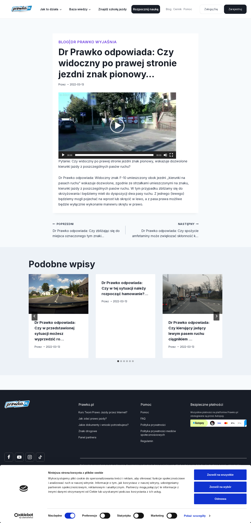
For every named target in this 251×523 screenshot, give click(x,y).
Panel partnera (87, 437)
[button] (117, 125)
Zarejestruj (235, 9)
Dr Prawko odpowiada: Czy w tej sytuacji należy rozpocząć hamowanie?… (125, 288)
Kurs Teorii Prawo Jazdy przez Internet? (102, 412)
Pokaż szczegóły (195, 515)
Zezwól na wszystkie (220, 474)
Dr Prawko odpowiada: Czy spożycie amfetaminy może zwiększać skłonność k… (165, 230)
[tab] (118, 361)
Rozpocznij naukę (145, 9)
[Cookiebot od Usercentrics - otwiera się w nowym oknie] (24, 516)
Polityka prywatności (153, 424)
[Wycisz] (165, 155)
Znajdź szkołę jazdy (112, 9)
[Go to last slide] (34, 316)
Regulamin (147, 441)
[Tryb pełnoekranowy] (171, 155)
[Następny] (216, 316)
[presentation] (58, 294)
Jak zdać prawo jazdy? (92, 418)
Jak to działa (49, 9)
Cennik (177, 9)
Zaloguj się (211, 9)
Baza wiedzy (78, 9)
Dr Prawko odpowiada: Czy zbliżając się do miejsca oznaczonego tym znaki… (86, 230)
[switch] (105, 516)
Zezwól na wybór (220, 486)
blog (63, 42)
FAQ (143, 418)
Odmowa (220, 498)
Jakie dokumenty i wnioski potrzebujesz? (103, 424)
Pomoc (188, 9)
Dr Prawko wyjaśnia (94, 42)
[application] (117, 125)
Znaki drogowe (87, 431)
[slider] (114, 155)
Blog (168, 9)
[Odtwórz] (63, 155)
